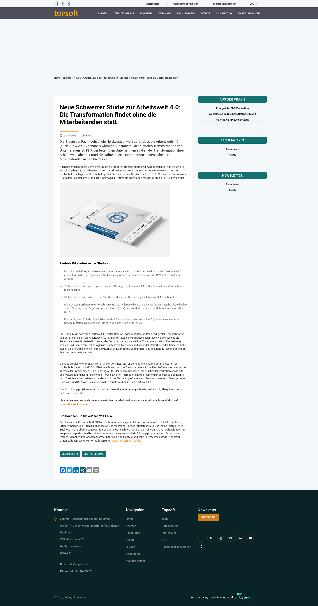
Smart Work (69, 454)
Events (205, 13)
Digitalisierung (94, 454)
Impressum (169, 533)
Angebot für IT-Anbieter (185, 3)
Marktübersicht (249, 13)
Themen (103, 13)
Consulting (224, 13)
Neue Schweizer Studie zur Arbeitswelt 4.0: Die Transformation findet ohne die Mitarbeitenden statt (126, 77)
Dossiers (146, 13)
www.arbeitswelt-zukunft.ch (76, 404)
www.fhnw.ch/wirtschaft (126, 440)
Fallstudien (133, 533)
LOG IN (253, 3)
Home (57, 77)
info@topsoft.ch (78, 564)
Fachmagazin (186, 13)
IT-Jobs (130, 547)
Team (165, 519)
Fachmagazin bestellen (223, 3)
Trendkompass (124, 13)
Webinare (164, 13)
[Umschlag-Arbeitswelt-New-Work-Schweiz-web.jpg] (115, 220)
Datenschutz (170, 526)
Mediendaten (152, 3)
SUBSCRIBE (208, 517)
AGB (164, 540)
